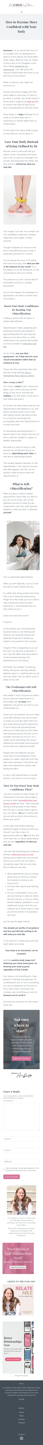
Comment (8, 1101)
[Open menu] (21, 12)
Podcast (21, 1423)
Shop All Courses (21, 1376)
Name (7, 1139)
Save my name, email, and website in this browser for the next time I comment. (22, 1169)
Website (8, 1161)
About (21, 1412)
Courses (21, 1419)
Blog (21, 1416)
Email (7, 1150)
